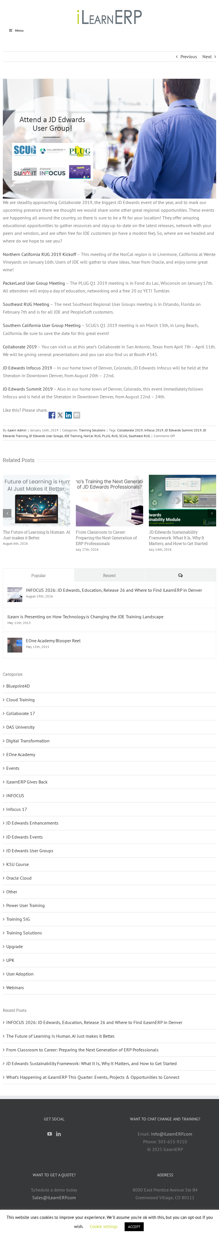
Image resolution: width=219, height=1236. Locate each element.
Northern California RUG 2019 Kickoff (39, 254)
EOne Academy (20, 754)
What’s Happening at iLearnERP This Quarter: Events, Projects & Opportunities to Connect (32, 537)
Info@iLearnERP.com (171, 1134)
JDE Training (73, 436)
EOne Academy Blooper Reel (53, 640)
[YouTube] (49, 1134)
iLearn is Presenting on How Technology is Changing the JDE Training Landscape (85, 616)
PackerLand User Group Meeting (34, 283)
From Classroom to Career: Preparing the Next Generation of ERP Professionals (82, 1050)
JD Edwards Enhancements (32, 823)
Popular (38, 575)
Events (12, 768)
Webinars (15, 987)
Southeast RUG (139, 436)
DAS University (20, 727)
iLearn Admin (17, 430)
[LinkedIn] (58, 1134)
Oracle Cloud (19, 878)
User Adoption (20, 974)
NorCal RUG (92, 436)
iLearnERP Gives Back (27, 782)
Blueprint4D (18, 686)
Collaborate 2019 (20, 347)
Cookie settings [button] (103, 1226)
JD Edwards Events (24, 837)
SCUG (123, 436)
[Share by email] (76, 415)
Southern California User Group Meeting (42, 325)
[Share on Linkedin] (68, 415)
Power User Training (25, 905)
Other (11, 891)
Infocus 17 (16, 809)
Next (207, 56)
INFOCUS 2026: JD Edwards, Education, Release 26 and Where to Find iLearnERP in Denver (108, 537)
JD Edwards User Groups (46, 436)
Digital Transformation (28, 741)
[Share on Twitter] (60, 415)
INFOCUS (15, 795)
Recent (109, 575)
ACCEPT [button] (134, 1226)
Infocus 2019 (153, 430)
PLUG (106, 436)
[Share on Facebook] (51, 415)
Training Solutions (92, 430)
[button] (7, 513)
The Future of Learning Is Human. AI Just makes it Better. (182, 534)
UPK (10, 960)
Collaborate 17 (20, 713)
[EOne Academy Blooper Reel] (14, 641)
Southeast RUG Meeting (26, 304)
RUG (114, 436)
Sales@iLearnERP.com (54, 1197)
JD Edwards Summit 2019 (28, 389)
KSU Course (17, 864)
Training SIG (18, 919)
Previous (189, 56)
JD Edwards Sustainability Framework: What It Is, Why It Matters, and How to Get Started (91, 1063)
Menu (19, 30)
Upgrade (14, 946)
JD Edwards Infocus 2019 (27, 368)
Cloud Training (20, 699)
